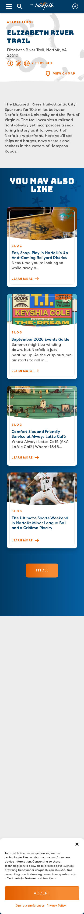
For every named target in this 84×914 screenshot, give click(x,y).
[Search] (19, 6)
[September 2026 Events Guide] (42, 336)
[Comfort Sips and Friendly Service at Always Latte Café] (42, 426)
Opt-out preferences (30, 905)
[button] (77, 844)
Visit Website (42, 63)
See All (42, 570)
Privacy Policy (56, 905)
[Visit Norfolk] (42, 6)
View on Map (64, 73)
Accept (42, 893)
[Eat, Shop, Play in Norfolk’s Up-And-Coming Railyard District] (42, 247)
